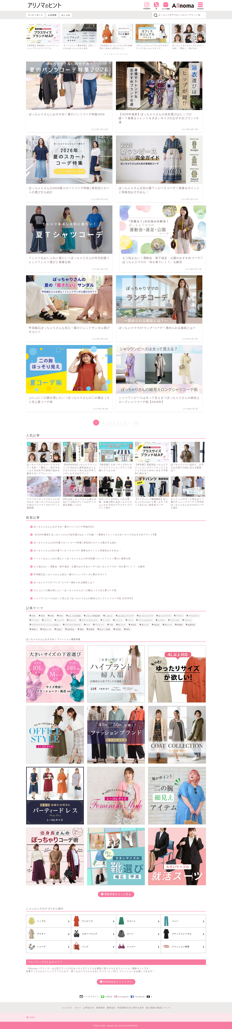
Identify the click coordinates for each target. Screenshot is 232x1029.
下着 (111, 625)
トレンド (118, 620)
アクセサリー (194, 616)
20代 (33, 616)
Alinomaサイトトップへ (117, 981)
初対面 (133, 625)
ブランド (187, 620)
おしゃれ (65, 15)
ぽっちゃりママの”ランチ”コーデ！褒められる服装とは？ (64, 582)
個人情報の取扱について (158, 1007)
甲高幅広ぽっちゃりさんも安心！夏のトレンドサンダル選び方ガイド (70, 574)
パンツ (130, 620)
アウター (179, 616)
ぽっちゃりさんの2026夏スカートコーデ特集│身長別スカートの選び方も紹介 (75, 542)
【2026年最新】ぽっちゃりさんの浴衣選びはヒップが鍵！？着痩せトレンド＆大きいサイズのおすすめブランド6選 (95, 534)
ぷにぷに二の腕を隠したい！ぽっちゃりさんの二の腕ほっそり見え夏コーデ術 (75, 590)
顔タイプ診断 (105, 629)
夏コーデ (145, 625)
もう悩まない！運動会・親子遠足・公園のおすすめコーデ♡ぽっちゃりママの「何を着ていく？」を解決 (89, 566)
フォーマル (174, 620)
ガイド (78, 1007)
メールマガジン (91, 996)
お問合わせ (88, 1007)
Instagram (123, 996)
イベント (47, 620)
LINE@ (108, 996)
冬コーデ (121, 625)
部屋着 (91, 629)
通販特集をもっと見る (117, 894)
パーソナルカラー (145, 620)
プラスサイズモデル (73, 625)
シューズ (60, 620)
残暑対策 (191, 625)
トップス (106, 620)
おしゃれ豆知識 (74, 616)
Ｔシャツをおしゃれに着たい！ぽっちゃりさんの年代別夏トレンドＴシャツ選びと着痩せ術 (82, 558)
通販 (81, 629)
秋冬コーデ (46, 629)
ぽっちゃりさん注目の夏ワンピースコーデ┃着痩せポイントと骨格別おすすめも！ (77, 550)
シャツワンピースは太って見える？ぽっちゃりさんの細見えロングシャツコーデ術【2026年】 (84, 598)
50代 (61, 616)
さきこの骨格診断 (93, 616)
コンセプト (67, 1007)
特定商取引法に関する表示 (131, 1007)
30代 (43, 616)
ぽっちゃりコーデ (146, 616)
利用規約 (100, 1007)
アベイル (35, 620)
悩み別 (156, 625)
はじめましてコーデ (126, 616)
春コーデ (168, 625)
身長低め (70, 629)
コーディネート (35, 15)
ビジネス (161, 620)
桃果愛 (179, 625)
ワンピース (99, 625)
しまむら (108, 616)
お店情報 (52, 15)
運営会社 (111, 1007)
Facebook (140, 996)
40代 (52, 616)
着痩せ (34, 629)
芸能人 (59, 629)
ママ (88, 625)
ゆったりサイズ (164, 616)
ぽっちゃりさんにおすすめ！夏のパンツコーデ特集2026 (64, 527)
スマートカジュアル (89, 620)
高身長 (118, 629)
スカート (72, 620)
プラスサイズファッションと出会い (45, 625)
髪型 (128, 629)
